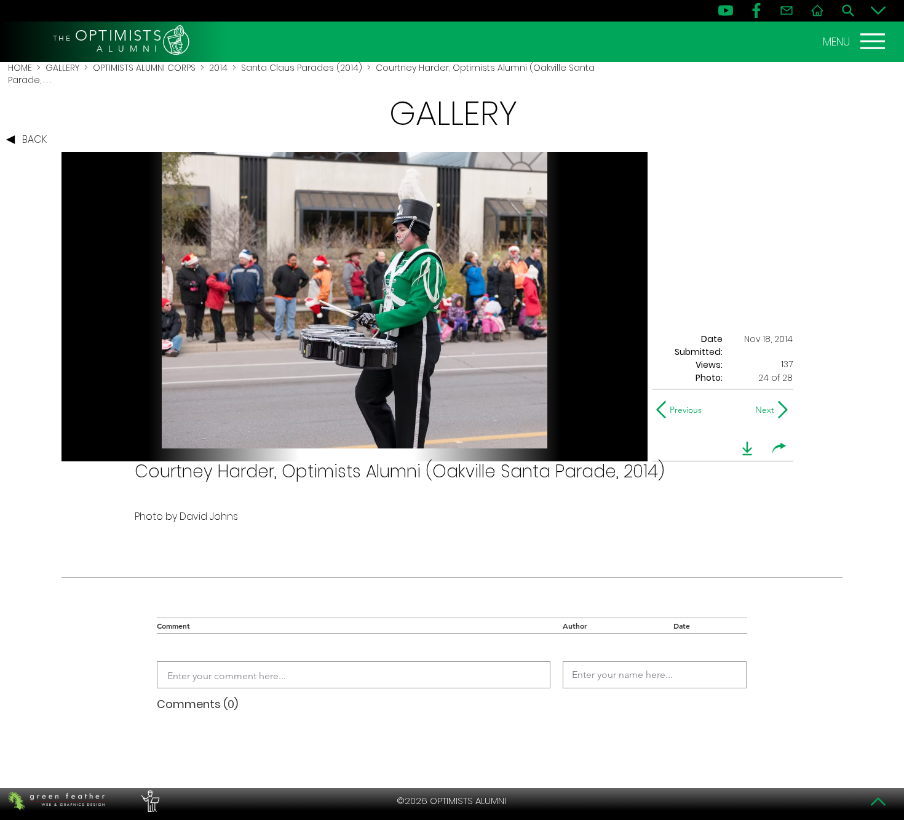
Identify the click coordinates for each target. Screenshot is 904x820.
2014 (218, 68)
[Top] (878, 801)
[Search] (848, 10)
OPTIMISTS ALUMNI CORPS (144, 68)
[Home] (817, 10)
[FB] (756, 10)
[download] (747, 448)
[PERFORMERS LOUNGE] (149, 801)
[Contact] (786, 10)
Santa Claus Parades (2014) (301, 68)
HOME (20, 68)
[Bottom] (878, 10)
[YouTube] (725, 10)
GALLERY (62, 68)
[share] (779, 448)
